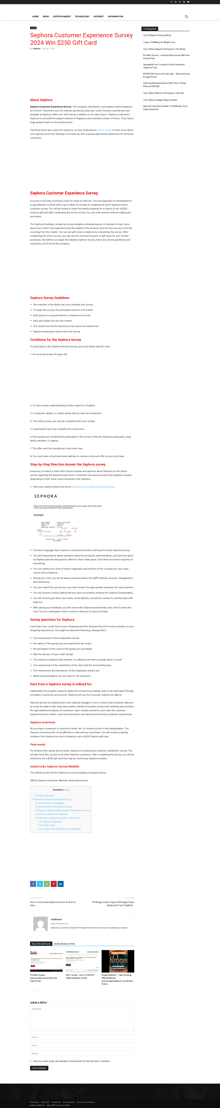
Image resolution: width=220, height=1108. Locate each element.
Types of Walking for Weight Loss (159, 42)
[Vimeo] (184, 2)
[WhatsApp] (47, 884)
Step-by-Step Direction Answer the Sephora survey (62, 810)
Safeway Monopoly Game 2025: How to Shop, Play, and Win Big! (164, 84)
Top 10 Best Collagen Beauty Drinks (160, 100)
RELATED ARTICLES (41, 944)
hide (66, 790)
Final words (46, 825)
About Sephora (44, 795)
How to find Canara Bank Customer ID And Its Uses (53, 904)
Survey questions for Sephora (51, 814)
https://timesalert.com (59, 924)
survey (33, 28)
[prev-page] (32, 990)
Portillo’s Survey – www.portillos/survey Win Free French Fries (43, 978)
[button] (186, 16)
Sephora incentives (50, 821)
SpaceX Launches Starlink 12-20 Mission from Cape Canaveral (165, 107)
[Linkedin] (61, 884)
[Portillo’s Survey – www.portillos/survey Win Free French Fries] (46, 961)
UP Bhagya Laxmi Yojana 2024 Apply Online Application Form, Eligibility (113, 904)
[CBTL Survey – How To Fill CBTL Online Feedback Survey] (82, 961)
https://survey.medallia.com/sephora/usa (93, 486)
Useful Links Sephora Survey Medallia (59, 829)
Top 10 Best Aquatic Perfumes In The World (164, 49)
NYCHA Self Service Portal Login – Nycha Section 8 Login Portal (166, 75)
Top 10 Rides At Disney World (157, 35)
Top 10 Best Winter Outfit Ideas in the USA (163, 93)
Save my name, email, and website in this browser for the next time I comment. (71, 1061)
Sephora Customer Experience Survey (51, 799)
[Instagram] (175, 2)
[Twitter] (180, 2)
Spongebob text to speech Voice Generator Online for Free (164, 66)
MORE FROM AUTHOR (64, 944)
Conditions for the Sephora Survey (54, 806)
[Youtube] (188, 2)
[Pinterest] (54, 884)
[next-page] (37, 990)
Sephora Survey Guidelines (50, 803)
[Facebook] (171, 2)
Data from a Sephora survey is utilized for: (57, 818)
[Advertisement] (82, 72)
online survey (104, 130)
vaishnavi (36, 48)
